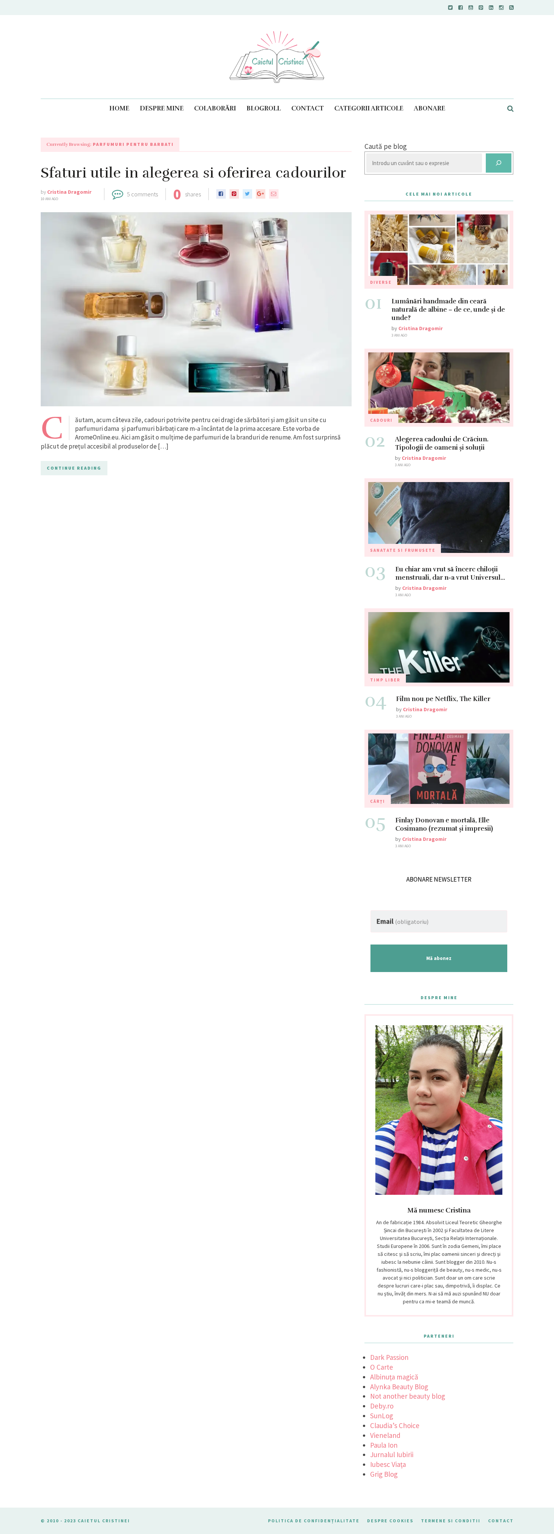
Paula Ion (384, 1445)
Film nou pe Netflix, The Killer (443, 699)
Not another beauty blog (407, 1396)
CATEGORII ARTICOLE (368, 108)
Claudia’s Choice (394, 1425)
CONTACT (307, 108)
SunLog (381, 1415)
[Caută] (498, 163)
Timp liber (385, 680)
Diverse (381, 282)
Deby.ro (381, 1405)
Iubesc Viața (388, 1464)
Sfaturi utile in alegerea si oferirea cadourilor (193, 173)
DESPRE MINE (162, 108)
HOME (119, 108)
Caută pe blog (385, 146)
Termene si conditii (451, 1520)
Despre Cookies (390, 1520)
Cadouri (381, 420)
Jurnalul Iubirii (391, 1454)
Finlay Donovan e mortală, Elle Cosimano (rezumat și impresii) (444, 824)
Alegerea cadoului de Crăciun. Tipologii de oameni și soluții (441, 443)
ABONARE (429, 108)
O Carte (381, 1367)
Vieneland (385, 1435)
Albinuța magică (394, 1376)
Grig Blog (384, 1474)
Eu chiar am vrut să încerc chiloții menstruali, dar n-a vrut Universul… (450, 573)
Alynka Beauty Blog (399, 1386)
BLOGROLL (263, 108)
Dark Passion (389, 1357)
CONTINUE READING (74, 468)
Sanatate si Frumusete (402, 550)
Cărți (377, 801)
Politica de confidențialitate (314, 1520)
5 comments (142, 194)
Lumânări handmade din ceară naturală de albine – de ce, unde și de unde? (448, 309)
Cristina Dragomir (69, 191)
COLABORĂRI (215, 108)
